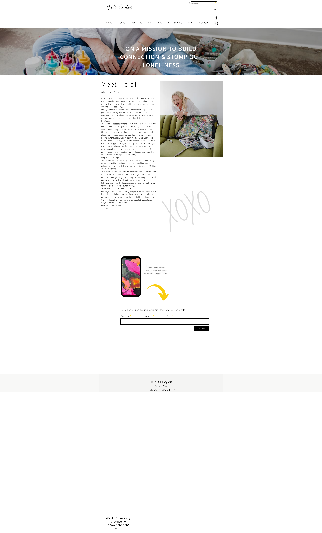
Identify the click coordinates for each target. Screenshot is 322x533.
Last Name (148, 316)
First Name (125, 316)
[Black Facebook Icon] (216, 18)
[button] (215, 8)
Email (169, 316)
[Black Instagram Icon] (216, 23)
